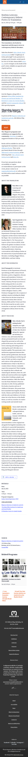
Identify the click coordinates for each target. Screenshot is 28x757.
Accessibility (14, 704)
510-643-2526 (8, 628)
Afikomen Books (7, 148)
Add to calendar (9, 477)
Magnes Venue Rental (14, 716)
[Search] (20, 2)
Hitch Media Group (18, 755)
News (14, 708)
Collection (14, 642)
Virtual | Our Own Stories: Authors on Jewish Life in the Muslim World (20, 594)
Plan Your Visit (14, 635)
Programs (14, 646)
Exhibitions (14, 639)
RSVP (6, 127)
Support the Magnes (14, 654)
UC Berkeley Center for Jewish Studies (12, 511)
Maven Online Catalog (14, 650)
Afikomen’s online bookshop (11, 152)
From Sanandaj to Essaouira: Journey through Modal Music (6, 596)
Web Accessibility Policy (14, 723)
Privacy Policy (14, 727)
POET (17, 499)
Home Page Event (10, 499)
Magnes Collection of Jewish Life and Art (12, 541)
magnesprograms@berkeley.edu (12, 682)
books (3, 499)
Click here (13, 136)
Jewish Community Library (15, 103)
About (14, 700)
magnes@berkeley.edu (9, 171)
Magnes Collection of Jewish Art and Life (12, 505)
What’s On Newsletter (14, 712)
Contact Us (14, 719)
